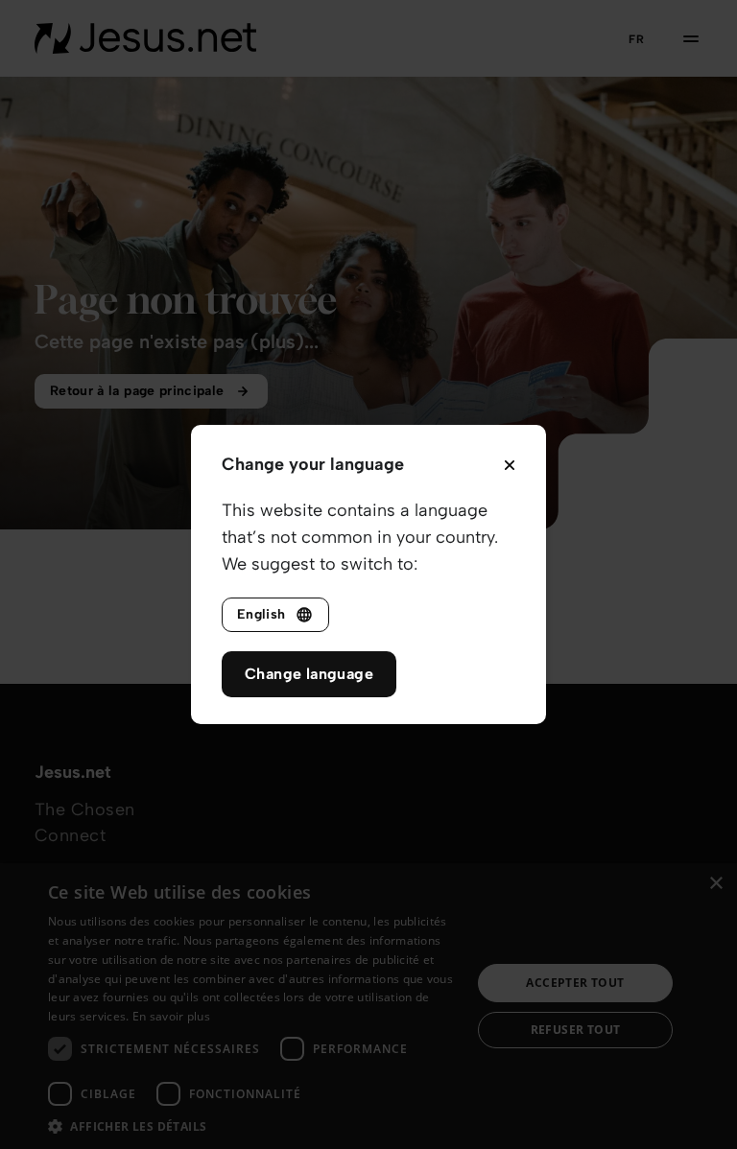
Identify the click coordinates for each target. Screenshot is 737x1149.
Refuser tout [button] (576, 1029)
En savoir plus (171, 1016)
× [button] (715, 884)
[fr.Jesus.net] (145, 38)
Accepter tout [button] (575, 982)
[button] (253, 1125)
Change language (309, 674)
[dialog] (368, 1006)
